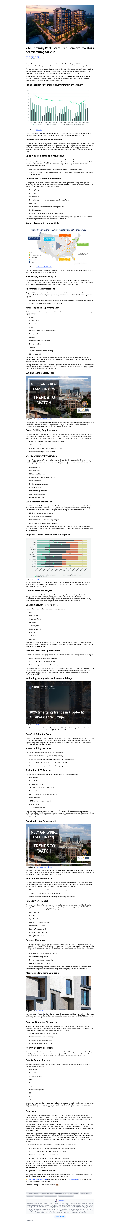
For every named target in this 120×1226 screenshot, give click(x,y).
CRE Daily (39, 130)
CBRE (37, 579)
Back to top (60, 1217)
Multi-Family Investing (32, 57)
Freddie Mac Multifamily (44, 267)
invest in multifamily (73, 1193)
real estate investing (86, 1193)
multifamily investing (60, 1193)
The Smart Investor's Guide (66, 1196)
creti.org (38, 724)
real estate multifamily (50, 1196)
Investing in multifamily (33, 1193)
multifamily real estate (47, 1193)
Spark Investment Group (44, 419)
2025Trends (30, 1196)
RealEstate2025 (39, 1196)
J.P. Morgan (39, 1011)
